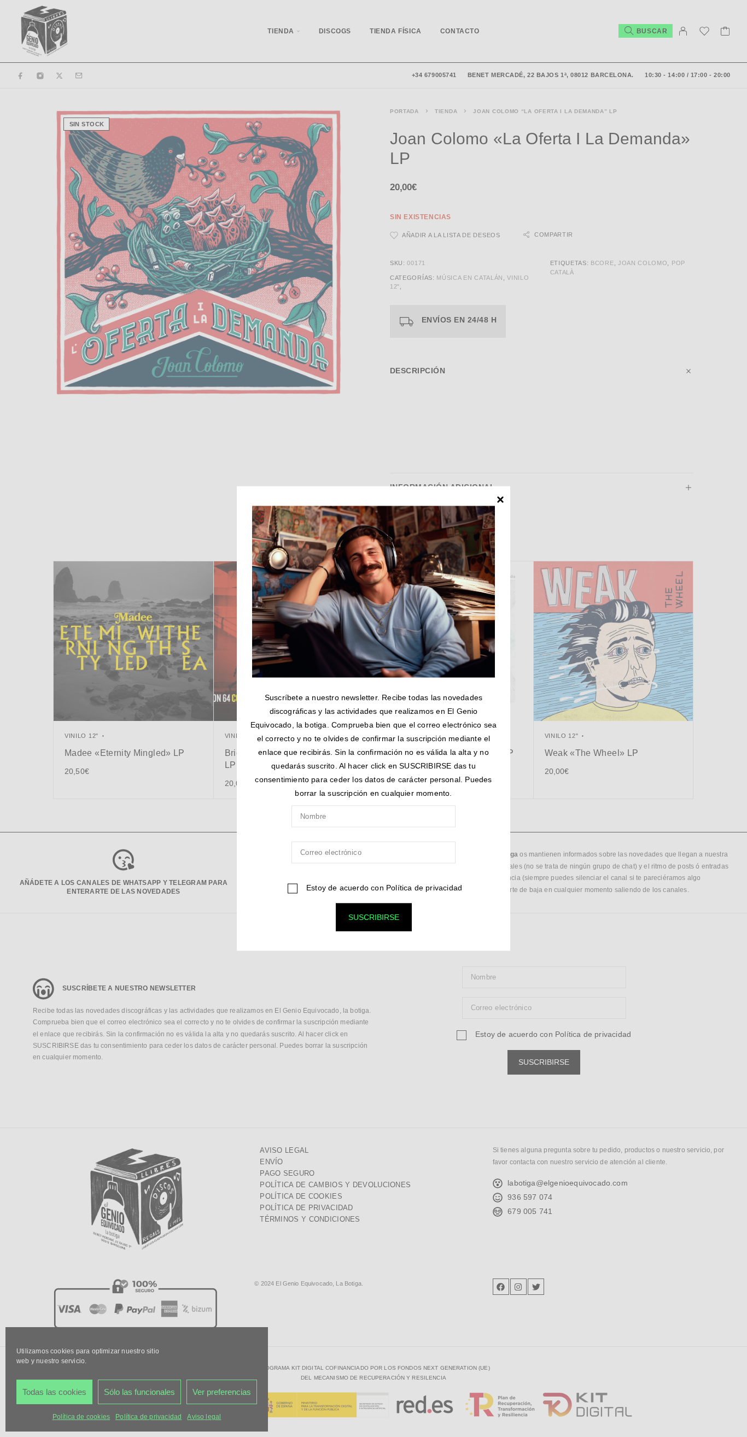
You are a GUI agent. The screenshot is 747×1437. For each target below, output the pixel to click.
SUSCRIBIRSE (373, 917)
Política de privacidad (424, 887)
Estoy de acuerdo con (383, 887)
